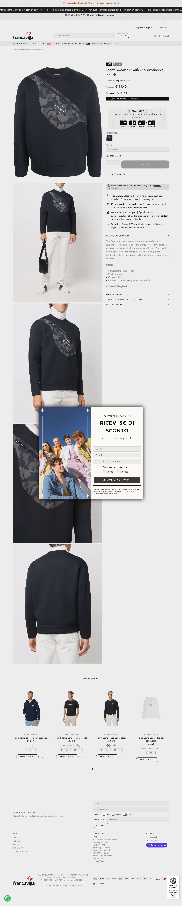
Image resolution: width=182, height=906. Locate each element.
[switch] (173, 895)
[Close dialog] (140, 409)
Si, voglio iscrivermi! (117, 479)
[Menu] (177, 877)
